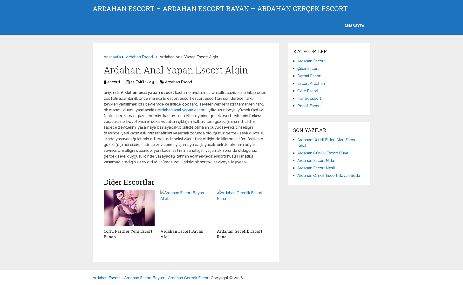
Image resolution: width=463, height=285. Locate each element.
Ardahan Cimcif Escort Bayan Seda (328, 175)
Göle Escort (308, 91)
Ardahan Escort (178, 82)
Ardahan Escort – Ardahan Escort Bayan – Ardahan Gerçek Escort (220, 8)
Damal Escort (309, 76)
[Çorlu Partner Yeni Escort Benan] (129, 208)
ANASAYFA (354, 26)
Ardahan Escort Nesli (316, 168)
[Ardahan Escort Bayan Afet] (185, 208)
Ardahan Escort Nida (315, 160)
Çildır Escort (308, 68)
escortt (113, 82)
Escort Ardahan (311, 83)
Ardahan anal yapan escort (182, 110)
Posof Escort (309, 106)
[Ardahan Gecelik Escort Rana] (242, 208)
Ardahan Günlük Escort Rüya (322, 153)
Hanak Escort (309, 98)
